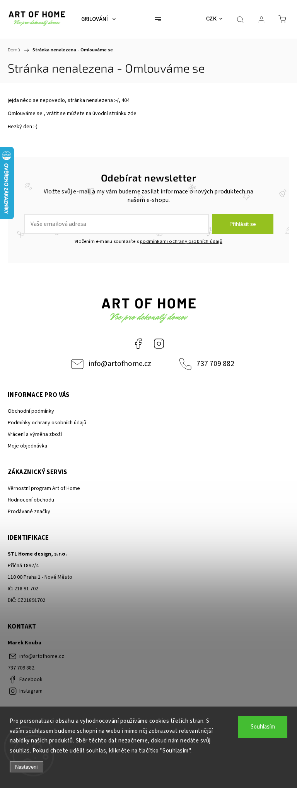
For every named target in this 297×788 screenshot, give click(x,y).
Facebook (138, 343)
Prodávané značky (29, 511)
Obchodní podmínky (31, 411)
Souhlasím (263, 727)
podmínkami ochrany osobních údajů (181, 241)
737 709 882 (215, 363)
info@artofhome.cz (120, 363)
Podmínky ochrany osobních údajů (47, 423)
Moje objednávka (27, 446)
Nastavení (26, 767)
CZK (211, 19)
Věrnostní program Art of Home (44, 488)
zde (132, 113)
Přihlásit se (242, 224)
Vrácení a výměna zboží (35, 434)
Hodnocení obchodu (31, 500)
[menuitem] (98, 19)
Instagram (159, 343)
